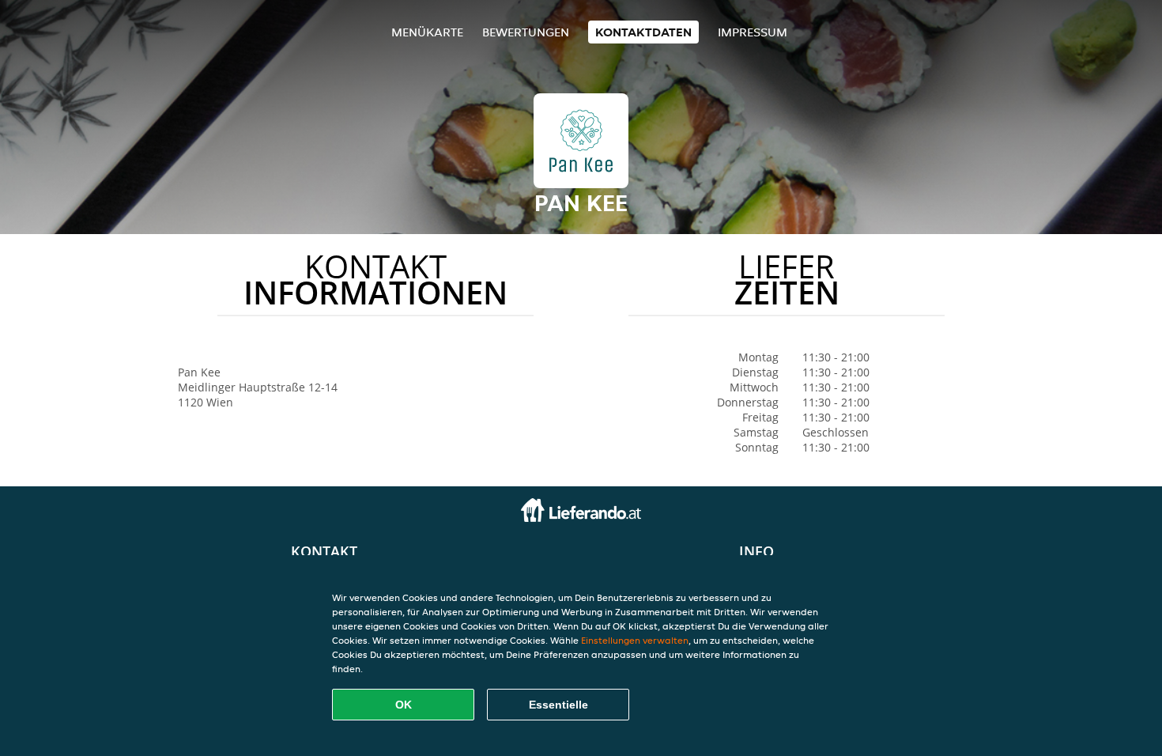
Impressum (752, 32)
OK (403, 704)
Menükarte (427, 32)
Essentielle (558, 704)
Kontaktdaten (643, 32)
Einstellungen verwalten (635, 640)
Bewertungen (525, 32)
